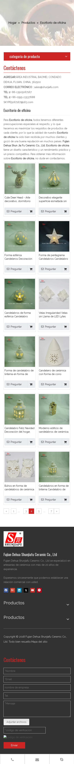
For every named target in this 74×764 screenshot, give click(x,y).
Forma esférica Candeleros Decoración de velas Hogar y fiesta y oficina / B (18, 257)
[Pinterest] (39, 590)
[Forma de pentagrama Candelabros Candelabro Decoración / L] (54, 236)
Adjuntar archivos (16, 722)
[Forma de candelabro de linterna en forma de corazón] (19, 351)
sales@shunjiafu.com (46, 87)
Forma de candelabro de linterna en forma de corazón (19, 372)
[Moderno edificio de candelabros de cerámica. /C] (54, 409)
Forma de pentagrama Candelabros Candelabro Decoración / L (53, 257)
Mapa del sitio (39, 641)
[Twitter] (26, 590)
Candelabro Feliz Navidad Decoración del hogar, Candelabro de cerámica (19, 430)
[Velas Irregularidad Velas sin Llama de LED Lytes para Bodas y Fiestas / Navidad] (54, 293)
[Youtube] (32, 590)
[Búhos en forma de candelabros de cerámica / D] (19, 466)
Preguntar (16, 211)
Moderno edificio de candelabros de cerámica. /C (54, 430)
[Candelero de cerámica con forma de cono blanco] (54, 351)
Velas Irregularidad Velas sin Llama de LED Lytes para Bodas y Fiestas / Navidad (53, 314)
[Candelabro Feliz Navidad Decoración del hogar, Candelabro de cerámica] (19, 409)
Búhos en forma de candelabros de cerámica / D (19, 487)
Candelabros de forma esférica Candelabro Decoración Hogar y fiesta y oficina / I (19, 314)
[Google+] (12, 590)
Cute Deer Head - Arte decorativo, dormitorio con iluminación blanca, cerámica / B (18, 199)
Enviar (14, 745)
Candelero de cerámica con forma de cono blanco (52, 372)
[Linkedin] (19, 590)
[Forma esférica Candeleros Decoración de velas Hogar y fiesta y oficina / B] (19, 236)
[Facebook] (6, 590)
